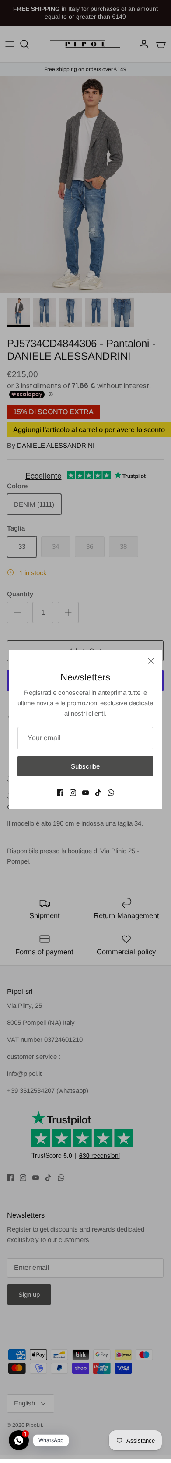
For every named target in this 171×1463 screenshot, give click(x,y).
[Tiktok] (98, 792)
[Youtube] (85, 792)
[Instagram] (73, 792)
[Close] (151, 660)
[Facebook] (60, 792)
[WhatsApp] (111, 792)
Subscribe (85, 766)
